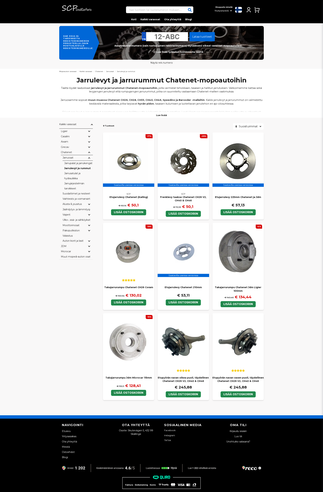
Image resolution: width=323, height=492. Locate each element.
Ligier (64, 131)
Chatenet (99, 71)
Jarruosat (110, 71)
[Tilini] (249, 9)
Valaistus (68, 235)
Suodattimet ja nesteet (76, 193)
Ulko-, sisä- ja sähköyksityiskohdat (76, 219)
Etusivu (66, 431)
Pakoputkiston (71, 230)
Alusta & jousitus (72, 204)
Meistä (66, 446)
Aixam (64, 141)
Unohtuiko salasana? (238, 441)
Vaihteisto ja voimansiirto (76, 198)
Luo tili (238, 436)
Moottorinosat (71, 225)
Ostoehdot (68, 452)
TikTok (167, 440)
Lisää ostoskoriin (128, 302)
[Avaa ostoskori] (257, 9)
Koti (133, 19)
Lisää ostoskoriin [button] (128, 212)
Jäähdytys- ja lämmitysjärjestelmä (76, 209)
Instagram (169, 435)
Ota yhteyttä (172, 19)
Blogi (188, 19)
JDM (63, 246)
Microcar (66, 251)
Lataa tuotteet (202, 36)
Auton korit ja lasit (73, 240)
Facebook (170, 430)
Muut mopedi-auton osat (75, 256)
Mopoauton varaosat (68, 71)
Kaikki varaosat (150, 19)
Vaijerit (66, 214)
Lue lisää (161, 115)
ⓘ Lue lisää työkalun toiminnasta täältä (178, 52)
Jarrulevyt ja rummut (77, 168)
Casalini (65, 136)
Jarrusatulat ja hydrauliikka (72, 176)
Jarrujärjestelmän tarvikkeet (74, 186)
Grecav (65, 147)
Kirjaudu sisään (238, 431)
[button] (190, 10)
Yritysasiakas (69, 436)
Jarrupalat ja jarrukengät (78, 163)
